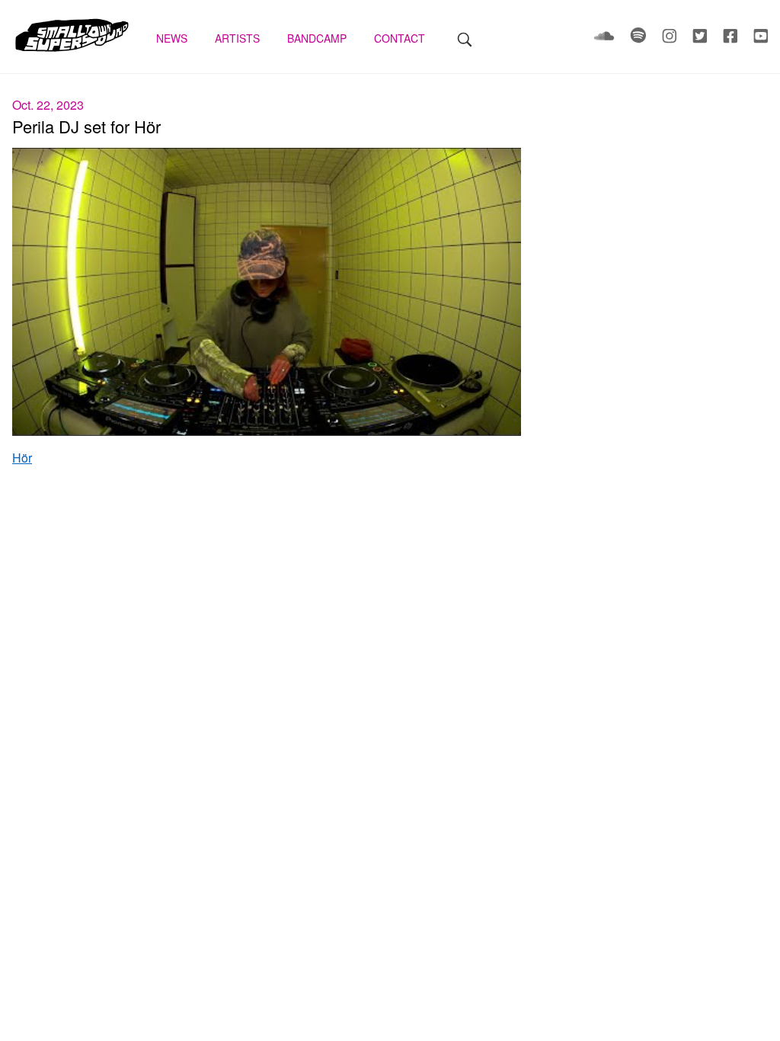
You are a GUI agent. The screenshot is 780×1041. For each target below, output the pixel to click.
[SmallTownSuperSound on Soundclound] (605, 38)
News (173, 38)
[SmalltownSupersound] (72, 49)
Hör (22, 457)
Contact (401, 38)
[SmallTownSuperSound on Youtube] (760, 38)
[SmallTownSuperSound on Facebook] (732, 38)
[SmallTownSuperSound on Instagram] (671, 38)
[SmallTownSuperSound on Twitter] (701, 38)
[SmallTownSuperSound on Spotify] (640, 38)
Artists (239, 38)
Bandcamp (318, 38)
